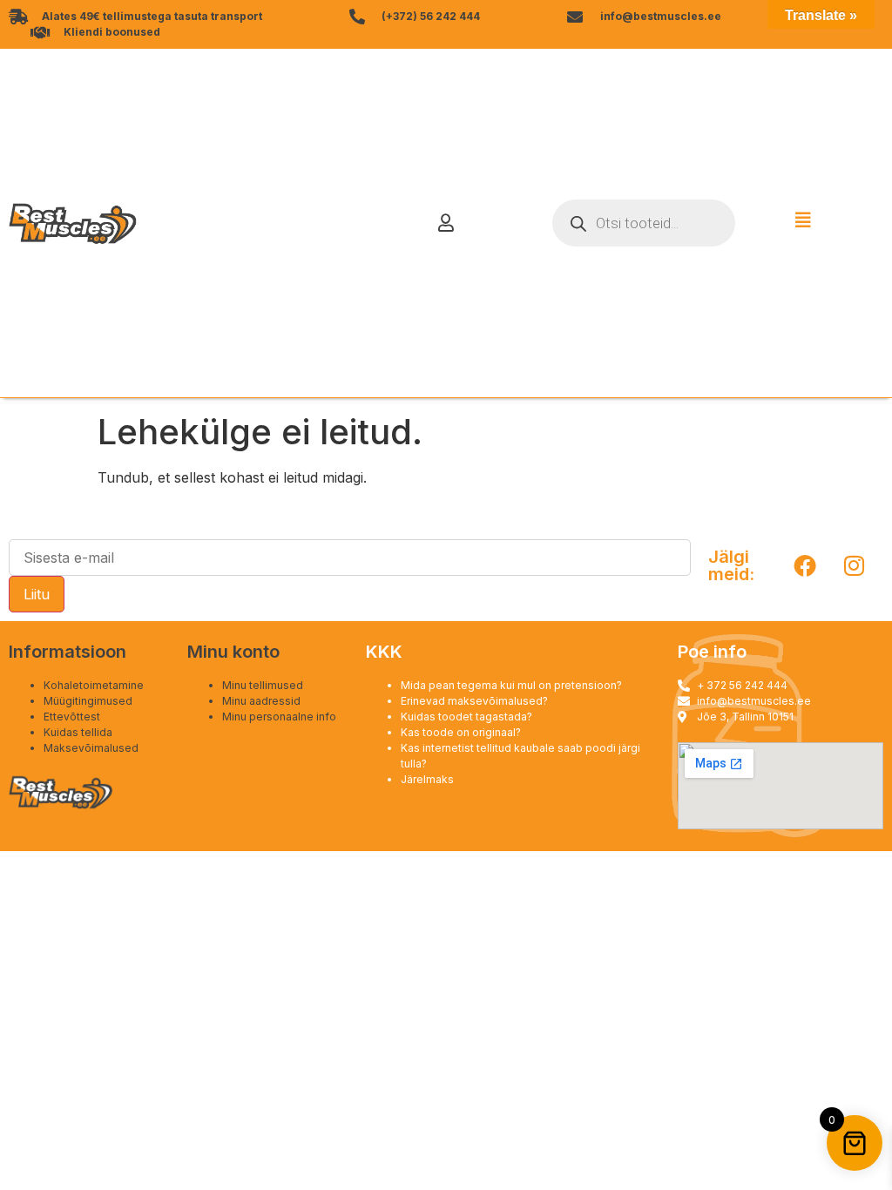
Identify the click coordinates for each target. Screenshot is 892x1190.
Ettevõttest (72, 716)
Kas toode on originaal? (461, 732)
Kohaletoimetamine (94, 685)
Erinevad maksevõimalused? (474, 700)
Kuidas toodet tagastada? (466, 716)
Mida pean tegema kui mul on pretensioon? (511, 685)
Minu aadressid (261, 700)
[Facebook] (805, 565)
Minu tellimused (262, 685)
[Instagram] (854, 565)
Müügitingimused (88, 700)
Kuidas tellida (78, 732)
